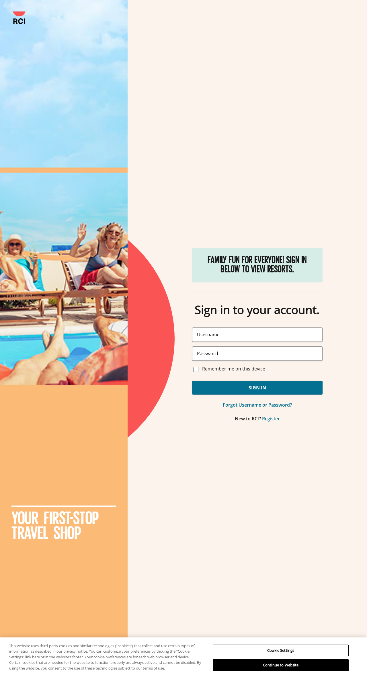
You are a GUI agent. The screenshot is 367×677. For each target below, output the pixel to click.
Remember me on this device (233, 369)
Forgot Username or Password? (257, 405)
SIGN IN (257, 388)
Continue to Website (280, 665)
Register (271, 418)
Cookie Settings (280, 650)
